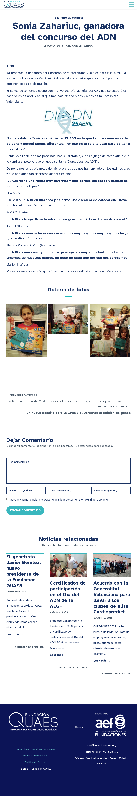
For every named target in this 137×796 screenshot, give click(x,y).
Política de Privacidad (35, 755)
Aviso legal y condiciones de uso (36, 748)
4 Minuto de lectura (116, 673)
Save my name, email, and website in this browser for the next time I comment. (60, 499)
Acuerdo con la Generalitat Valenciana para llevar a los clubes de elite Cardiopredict (111, 597)
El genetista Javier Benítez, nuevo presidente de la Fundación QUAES (23, 571)
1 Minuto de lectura (73, 667)
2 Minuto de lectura (68, 17)
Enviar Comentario (25, 510)
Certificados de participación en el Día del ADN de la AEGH (68, 594)
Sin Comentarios (79, 45)
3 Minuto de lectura (29, 647)
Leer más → (14, 634)
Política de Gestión (36, 762)
